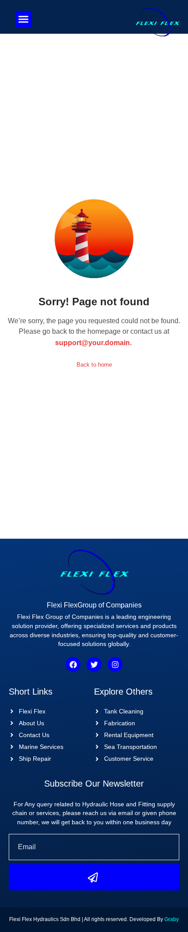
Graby (171, 919)
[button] (23, 19)
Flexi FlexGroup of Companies (94, 605)
